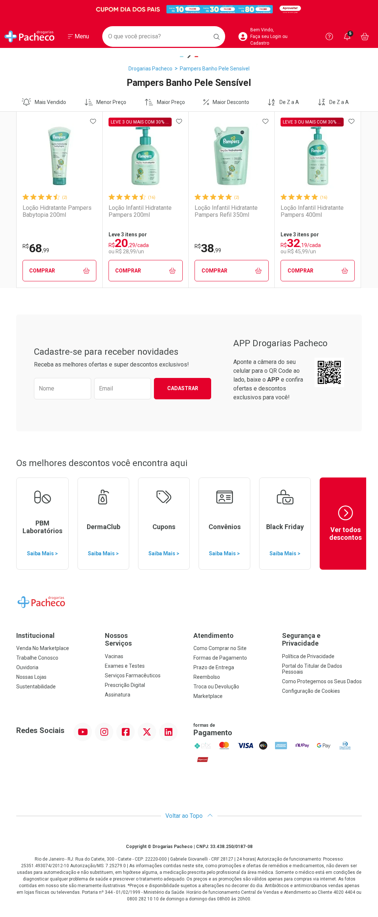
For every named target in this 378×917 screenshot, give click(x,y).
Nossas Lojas (31, 677)
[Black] (189, 9)
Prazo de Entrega (213, 667)
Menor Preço (111, 102)
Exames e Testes (125, 666)
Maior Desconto (231, 102)
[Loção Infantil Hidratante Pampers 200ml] (145, 156)
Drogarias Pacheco (150, 69)
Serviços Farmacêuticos (133, 675)
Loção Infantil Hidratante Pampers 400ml (312, 211)
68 (36, 248)
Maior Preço (171, 102)
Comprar (42, 271)
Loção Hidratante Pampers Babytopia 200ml (57, 211)
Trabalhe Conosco (37, 658)
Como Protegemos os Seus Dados (322, 681)
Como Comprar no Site (220, 648)
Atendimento (213, 635)
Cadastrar (182, 388)
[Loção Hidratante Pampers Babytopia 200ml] (59, 156)
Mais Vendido (50, 102)
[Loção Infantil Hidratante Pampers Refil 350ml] (231, 156)
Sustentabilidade (36, 687)
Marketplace (208, 696)
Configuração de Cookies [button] (311, 691)
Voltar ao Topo (184, 815)
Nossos (118, 639)
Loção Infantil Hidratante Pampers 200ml (140, 211)
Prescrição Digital (125, 685)
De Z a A (289, 102)
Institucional (35, 635)
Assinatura (117, 695)
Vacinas (114, 656)
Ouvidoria (27, 667)
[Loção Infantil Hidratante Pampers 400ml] (317, 156)
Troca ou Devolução (216, 687)
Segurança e (301, 639)
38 (208, 248)
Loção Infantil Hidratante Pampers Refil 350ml (226, 211)
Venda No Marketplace (42, 648)
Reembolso (206, 677)
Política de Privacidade (308, 656)
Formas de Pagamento (220, 658)
